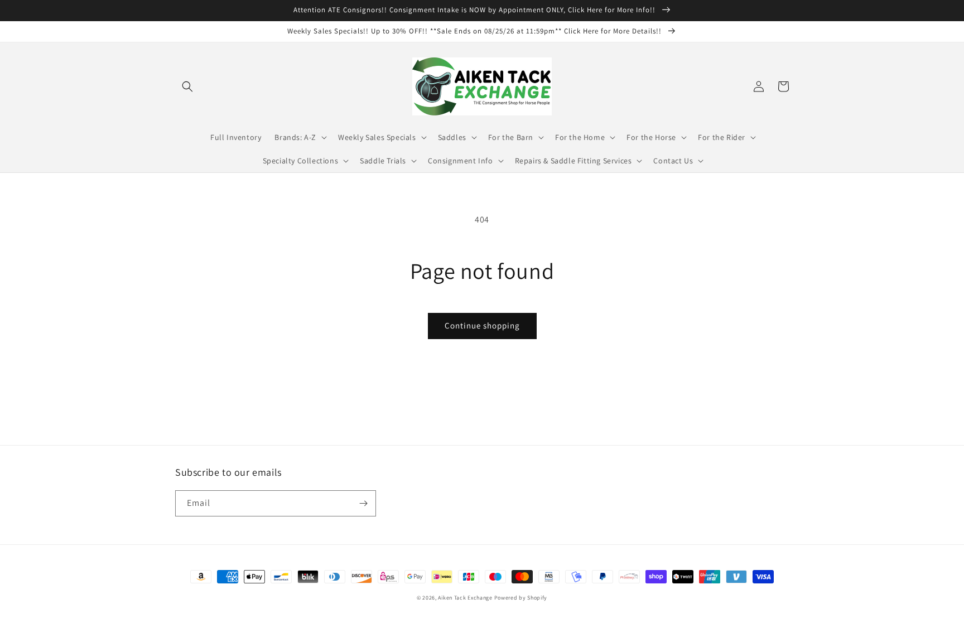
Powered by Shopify (521, 597)
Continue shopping (482, 325)
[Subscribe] (363, 503)
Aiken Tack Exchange (465, 597)
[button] (187, 86)
